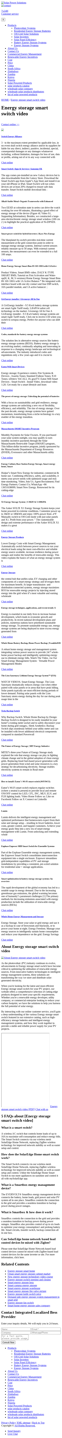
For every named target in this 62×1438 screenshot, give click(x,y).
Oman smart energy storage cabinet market (29, 1273)
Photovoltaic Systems (24, 28)
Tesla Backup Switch (10, 711)
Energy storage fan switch (21, 1302)
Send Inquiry (14, 1431)
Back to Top (38, 1422)
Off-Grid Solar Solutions (26, 34)
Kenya (11, 77)
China (11, 65)
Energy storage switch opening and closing (29, 1279)
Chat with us (41, 1109)
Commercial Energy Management (24, 54)
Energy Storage (8, 572)
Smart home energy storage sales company (29, 1305)
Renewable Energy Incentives (23, 57)
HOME (5, 100)
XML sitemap (23, 1422)
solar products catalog (18, 85)
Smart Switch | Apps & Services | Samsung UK (21, 169)
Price (10, 62)
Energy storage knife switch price (24, 1294)
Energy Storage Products (12, 537)
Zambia (11, 74)
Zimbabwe (13, 71)
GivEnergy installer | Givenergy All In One (20, 299)
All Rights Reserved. (24, 1425)
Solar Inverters (21, 36)
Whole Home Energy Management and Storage (22, 916)
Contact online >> (10, 124)
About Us (12, 48)
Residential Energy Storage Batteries (32, 31)
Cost (10, 59)
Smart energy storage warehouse (24, 1288)
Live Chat (13, 1434)
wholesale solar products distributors (26, 91)
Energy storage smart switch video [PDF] (29, 1108)
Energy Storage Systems (26, 45)
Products (12, 25)
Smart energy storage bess (21, 1282)
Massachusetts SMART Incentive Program (20, 428)
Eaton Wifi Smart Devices (12, 366)
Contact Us (13, 51)
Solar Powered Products (20, 83)
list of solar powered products (22, 94)
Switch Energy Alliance (11, 136)
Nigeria (11, 80)
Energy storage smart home (21, 1271)
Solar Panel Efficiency (25, 39)
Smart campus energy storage (22, 1285)
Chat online (7, 162)
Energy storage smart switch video (28, 100)
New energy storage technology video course (30, 1276)
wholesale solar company (20, 88)
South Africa (14, 68)
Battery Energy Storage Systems (30, 42)
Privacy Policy (8, 1422)
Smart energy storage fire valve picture (27, 1291)
